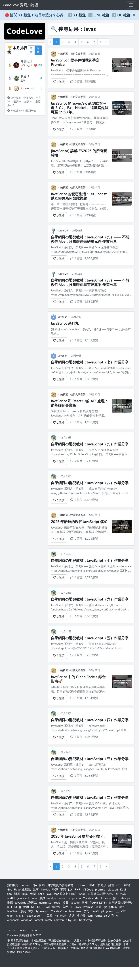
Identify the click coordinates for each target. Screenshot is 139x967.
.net (121, 907)
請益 (71, 916)
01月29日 (94, 830)
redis (57, 903)
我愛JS (25, 76)
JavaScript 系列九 (65, 323)
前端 (85, 903)
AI (71, 907)
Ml (32, 907)
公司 (86, 911)
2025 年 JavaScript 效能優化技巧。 (79, 836)
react (10, 916)
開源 (17, 894)
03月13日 (65, 476)
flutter (56, 907)
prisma (76, 898)
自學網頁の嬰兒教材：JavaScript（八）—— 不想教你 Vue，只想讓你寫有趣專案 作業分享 (90, 282)
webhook (13, 920)
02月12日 (65, 791)
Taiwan (11, 930)
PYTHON (60, 916)
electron (113, 890)
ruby (68, 920)
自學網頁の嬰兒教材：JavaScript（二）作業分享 (90, 797)
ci (8, 907)
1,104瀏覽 (91, 698)
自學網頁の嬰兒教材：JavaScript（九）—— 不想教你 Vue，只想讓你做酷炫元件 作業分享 (90, 239)
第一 (116, 898)
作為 (123, 894)
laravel (39, 920)
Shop (82, 894)
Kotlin (123, 890)
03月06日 (94, 515)
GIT (123, 911)
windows (26, 920)
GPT (119, 885)
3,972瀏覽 (91, 815)
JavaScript (98, 911)
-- (43, 916)
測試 (42, 898)
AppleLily (63, 230)
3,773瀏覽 (91, 577)
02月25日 (94, 97)
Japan (23, 930)
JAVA (48, 920)
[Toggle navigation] (131, 5)
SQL (31, 911)
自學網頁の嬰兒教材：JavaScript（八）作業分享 (90, 483)
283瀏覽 (90, 82)
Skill (47, 907)
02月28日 (65, 593)
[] (20, 907)
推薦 (10, 903)
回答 (42, 885)
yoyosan (62, 317)
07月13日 (77, 274)
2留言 (78, 461)
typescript (42, 911)
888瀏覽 (90, 172)
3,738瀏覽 (91, 776)
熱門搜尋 (13, 885)
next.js (51, 898)
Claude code (90, 898)
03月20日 (94, 394)
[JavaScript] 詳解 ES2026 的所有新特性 (79, 153)
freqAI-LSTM (98, 903)
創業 (33, 894)
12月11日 (94, 187)
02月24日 (65, 752)
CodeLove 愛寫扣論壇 (20, 5)
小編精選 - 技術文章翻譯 (72, 53)
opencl (26, 885)
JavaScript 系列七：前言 (61, 894)
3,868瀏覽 (91, 500)
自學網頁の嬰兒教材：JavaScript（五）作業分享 (90, 638)
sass (34, 898)
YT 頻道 (79, 15)
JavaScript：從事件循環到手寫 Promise (75, 62)
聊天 (98, 907)
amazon (59, 920)
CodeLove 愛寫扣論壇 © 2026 (24, 935)
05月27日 (76, 317)
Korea (33, 930)
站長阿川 (26, 61)
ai (117, 894)
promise (100, 890)
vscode (75, 903)
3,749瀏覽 (91, 461)
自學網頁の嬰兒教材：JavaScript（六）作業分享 (90, 599)
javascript (23, 898)
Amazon (106, 898)
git (105, 907)
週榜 (31, 50)
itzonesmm (27, 88)
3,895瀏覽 (91, 302)
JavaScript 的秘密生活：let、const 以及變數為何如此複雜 (79, 196)
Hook (81, 885)
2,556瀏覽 (91, 258)
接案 (65, 903)
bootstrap (85, 920)
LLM (14, 907)
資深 (63, 890)
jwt (70, 890)
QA (35, 885)
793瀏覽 (90, 215)
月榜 (38, 50)
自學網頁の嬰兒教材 (101, 894)
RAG (25, 894)
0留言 (78, 82)
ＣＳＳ (20, 916)
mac (78, 911)
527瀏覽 (90, 129)
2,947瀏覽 (91, 340)
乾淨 (55, 890)
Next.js (45, 890)
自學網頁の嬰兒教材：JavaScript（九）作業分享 (90, 444)
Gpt (9, 890)
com (90, 916)
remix (98, 916)
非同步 (102, 885)
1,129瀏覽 (91, 539)
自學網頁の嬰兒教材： (61, 885)
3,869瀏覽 (91, 616)
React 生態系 (22, 890)
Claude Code (59, 911)
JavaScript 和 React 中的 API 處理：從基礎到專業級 (79, 403)
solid (41, 894)
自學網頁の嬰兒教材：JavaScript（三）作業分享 (90, 758)
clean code (33, 916)
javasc (110, 911)
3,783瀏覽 (91, 655)
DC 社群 (123, 15)
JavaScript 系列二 (26, 903)
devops (125, 898)
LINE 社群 (101, 15)
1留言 (78, 258)
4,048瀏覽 (91, 737)
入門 (65, 907)
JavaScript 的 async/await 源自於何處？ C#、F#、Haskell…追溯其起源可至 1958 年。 (79, 108)
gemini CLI (45, 903)
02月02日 (94, 144)
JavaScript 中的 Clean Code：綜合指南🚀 (78, 679)
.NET (40, 907)
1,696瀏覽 (91, 422)
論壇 (111, 885)
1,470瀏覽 (91, 853)
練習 (127, 885)
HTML (91, 885)
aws (78, 907)
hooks (62, 898)
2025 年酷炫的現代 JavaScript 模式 (79, 521)
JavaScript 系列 (16, 911)
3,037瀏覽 (91, 379)
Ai (117, 916)
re (69, 898)
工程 (49, 916)
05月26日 (94, 53)
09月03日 (77, 230)
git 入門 (109, 916)
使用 (26, 907)
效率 (36, 890)
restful (11, 898)
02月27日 (65, 631)
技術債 (81, 916)
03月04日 (65, 554)
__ (117, 911)
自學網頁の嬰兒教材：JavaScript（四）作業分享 (90, 720)
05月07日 (76, 355)
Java (71, 911)
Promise (88, 907)
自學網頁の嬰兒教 (120, 903)
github (113, 907)
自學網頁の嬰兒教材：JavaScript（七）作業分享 (90, 362)
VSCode (88, 890)
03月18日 (65, 437)
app (9, 894)
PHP (77, 890)
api (75, 920)
